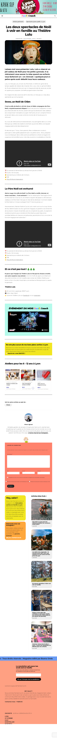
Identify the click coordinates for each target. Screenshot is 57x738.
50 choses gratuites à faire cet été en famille (41, 584)
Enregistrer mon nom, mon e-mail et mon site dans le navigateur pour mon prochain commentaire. (27, 477)
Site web (39, 471)
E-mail (23, 471)
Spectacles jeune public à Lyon (35, 21)
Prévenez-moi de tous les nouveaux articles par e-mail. (40, 481)
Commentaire (9, 454)
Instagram (37, 295)
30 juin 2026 (34, 586)
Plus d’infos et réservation (14, 179)
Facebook (26, 295)
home (8, 405)
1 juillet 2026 (34, 557)
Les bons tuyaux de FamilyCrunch (15, 686)
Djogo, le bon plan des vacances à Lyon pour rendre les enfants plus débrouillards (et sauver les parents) (41, 614)
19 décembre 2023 (19, 38)
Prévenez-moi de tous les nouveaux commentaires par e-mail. (18, 481)
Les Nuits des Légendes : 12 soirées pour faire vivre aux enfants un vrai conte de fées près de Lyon (41, 553)
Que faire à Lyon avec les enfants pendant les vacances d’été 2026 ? (41, 523)
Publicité (20, 702)
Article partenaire (18, 21)
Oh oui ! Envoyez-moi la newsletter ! (28, 679)
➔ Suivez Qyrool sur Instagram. (38, 433)
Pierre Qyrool (39, 38)
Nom (8, 471)
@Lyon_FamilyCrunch (13, 537)
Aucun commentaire (27, 38)
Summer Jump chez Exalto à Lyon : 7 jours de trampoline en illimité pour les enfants (41, 645)
